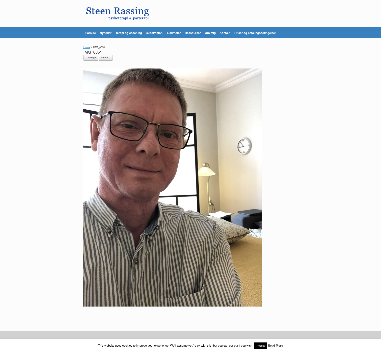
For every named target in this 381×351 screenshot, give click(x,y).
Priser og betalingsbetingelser (255, 33)
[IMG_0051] (172, 305)
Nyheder (106, 33)
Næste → (106, 57)
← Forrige (91, 57)
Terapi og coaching (128, 33)
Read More (275, 345)
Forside (90, 33)
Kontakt (225, 33)
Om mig (210, 33)
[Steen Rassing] (117, 13)
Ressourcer (193, 33)
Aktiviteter (173, 33)
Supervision (154, 33)
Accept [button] (261, 345)
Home (86, 47)
